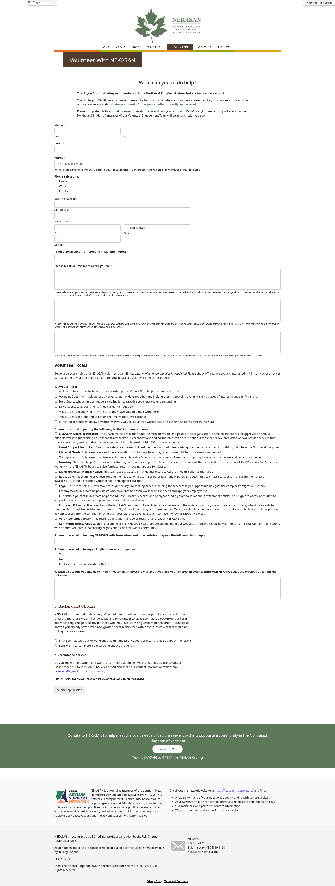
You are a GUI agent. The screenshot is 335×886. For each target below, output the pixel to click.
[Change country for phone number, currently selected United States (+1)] (58, 163)
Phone (60, 158)
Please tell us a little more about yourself (82, 266)
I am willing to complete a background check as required (96, 646)
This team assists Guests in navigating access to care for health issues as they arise (136, 471)
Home (105, 47)
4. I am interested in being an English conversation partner (95, 549)
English (37, 2)
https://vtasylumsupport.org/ (234, 790)
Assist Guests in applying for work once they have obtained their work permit (110, 412)
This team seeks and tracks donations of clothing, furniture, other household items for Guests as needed (140, 452)
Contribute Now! (167, 749)
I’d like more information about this (82, 564)
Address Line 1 (61, 209)
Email (59, 143)
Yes (61, 554)
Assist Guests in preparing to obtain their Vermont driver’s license (102, 417)
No (61, 559)
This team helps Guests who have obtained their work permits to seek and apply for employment (133, 491)
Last (126, 136)
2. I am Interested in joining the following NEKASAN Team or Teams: (101, 429)
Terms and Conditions (176, 881)
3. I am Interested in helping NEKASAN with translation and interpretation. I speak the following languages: (130, 535)
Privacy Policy (154, 881)
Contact (204, 47)
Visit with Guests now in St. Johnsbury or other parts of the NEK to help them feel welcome (119, 391)
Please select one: (66, 176)
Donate (223, 47)
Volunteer (180, 47)
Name (59, 125)
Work (62, 186)
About (121, 47)
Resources (154, 47)
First (56, 136)
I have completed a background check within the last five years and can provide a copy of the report (125, 640)
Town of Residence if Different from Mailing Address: (90, 251)
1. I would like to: (66, 387)
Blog (136, 47)
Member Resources (319, 3)
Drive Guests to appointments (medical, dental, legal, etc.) (97, 407)
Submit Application (69, 690)
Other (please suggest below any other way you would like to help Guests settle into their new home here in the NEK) (136, 422)
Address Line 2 (61, 221)
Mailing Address (65, 199)
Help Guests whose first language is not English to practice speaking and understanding (117, 401)
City (56, 233)
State (126, 233)
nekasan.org (97, 671)
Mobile (63, 191)
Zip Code (59, 244)
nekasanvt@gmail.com (69, 671)
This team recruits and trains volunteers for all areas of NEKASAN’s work (123, 519)
